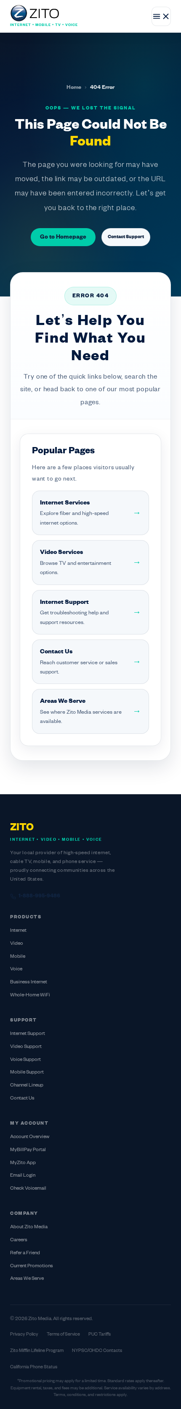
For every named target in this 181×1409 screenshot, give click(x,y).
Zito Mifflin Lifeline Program (37, 1351)
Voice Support (25, 1060)
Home (74, 87)
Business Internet (28, 982)
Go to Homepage (63, 237)
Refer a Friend (25, 1253)
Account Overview (29, 1137)
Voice (16, 969)
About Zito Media (29, 1227)
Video (16, 943)
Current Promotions (31, 1266)
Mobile (17, 956)
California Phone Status (33, 1367)
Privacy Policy (24, 1334)
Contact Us (22, 1098)
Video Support (26, 1047)
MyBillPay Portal (28, 1150)
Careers (18, 1240)
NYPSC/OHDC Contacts (97, 1351)
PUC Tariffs (99, 1334)
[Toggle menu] (161, 16)
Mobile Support (27, 1072)
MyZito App (23, 1163)
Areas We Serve (27, 1278)
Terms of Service (63, 1334)
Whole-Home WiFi (30, 995)
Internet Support (27, 1034)
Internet (18, 930)
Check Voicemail (28, 1188)
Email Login (22, 1175)
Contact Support (126, 237)
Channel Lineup (26, 1085)
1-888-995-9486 (39, 896)
